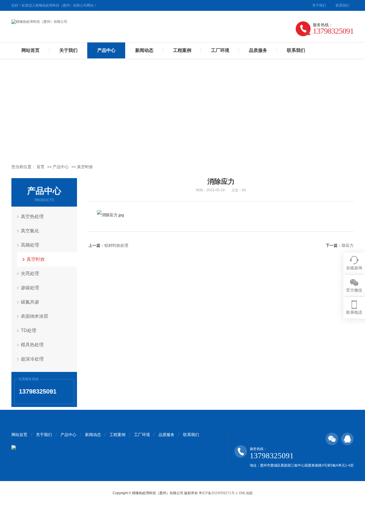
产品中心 (106, 50)
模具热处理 (32, 344)
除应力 (348, 245)
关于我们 (319, 5)
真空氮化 (30, 230)
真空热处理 (32, 216)
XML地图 (246, 493)
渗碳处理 (30, 287)
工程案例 (182, 50)
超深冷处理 (32, 359)
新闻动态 (144, 50)
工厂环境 (220, 50)
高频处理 (30, 245)
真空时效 (85, 166)
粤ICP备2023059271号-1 (218, 493)
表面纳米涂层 (34, 316)
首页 (40, 166)
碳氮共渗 (30, 302)
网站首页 (30, 50)
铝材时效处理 (116, 245)
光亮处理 (30, 273)
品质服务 (258, 50)
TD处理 (28, 330)
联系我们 (342, 5)
